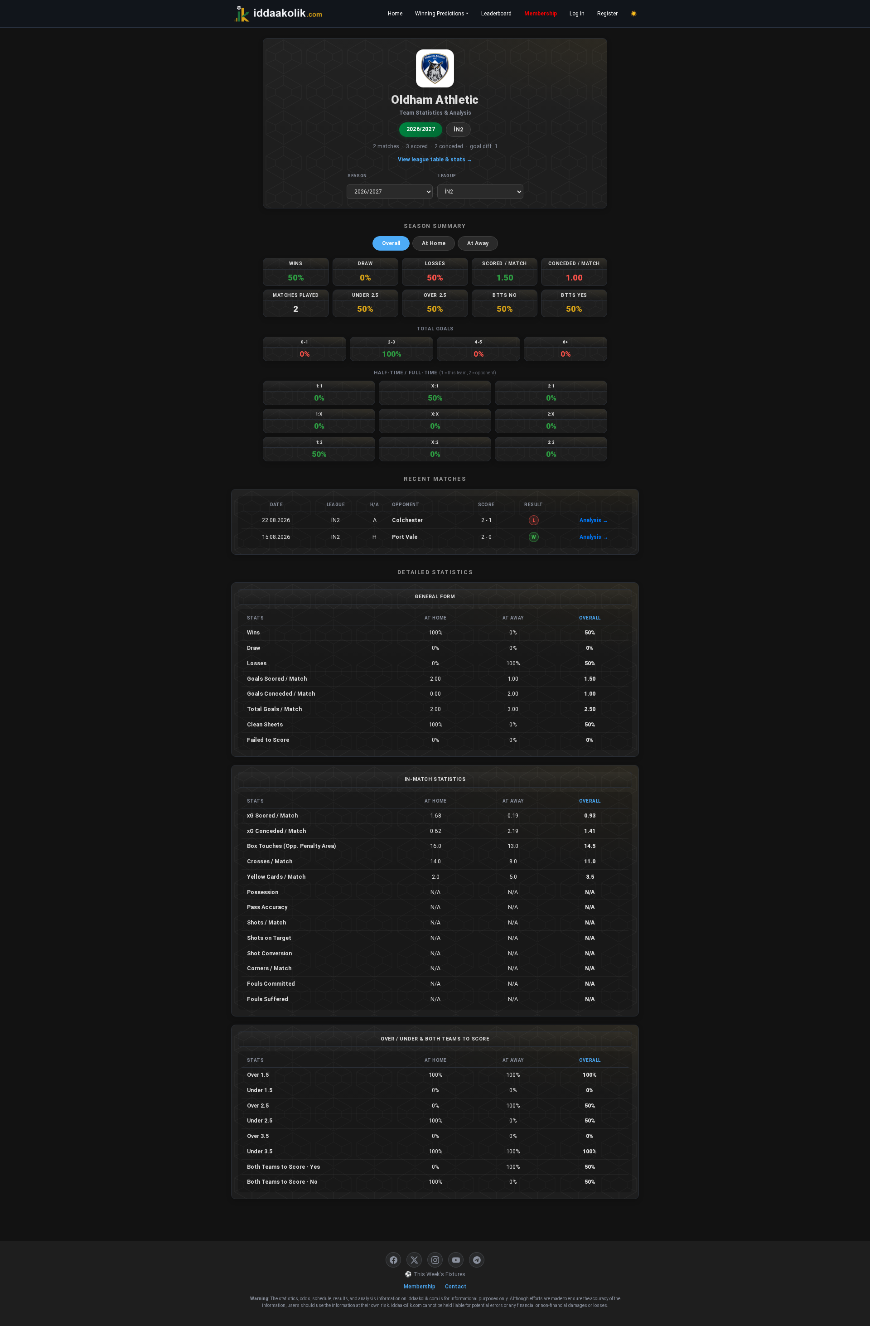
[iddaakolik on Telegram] (476, 1260)
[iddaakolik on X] (414, 1260)
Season (357, 175)
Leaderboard (496, 13)
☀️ (633, 13)
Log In (577, 13)
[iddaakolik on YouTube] (456, 1260)
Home (395, 13)
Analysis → (594, 520)
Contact (456, 1286)
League (447, 175)
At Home (433, 243)
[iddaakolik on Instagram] (435, 1260)
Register (607, 13)
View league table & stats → (435, 159)
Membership (540, 13)
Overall (391, 243)
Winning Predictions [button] (439, 13)
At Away (477, 243)
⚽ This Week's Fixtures (435, 1274)
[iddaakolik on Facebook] (393, 1260)
